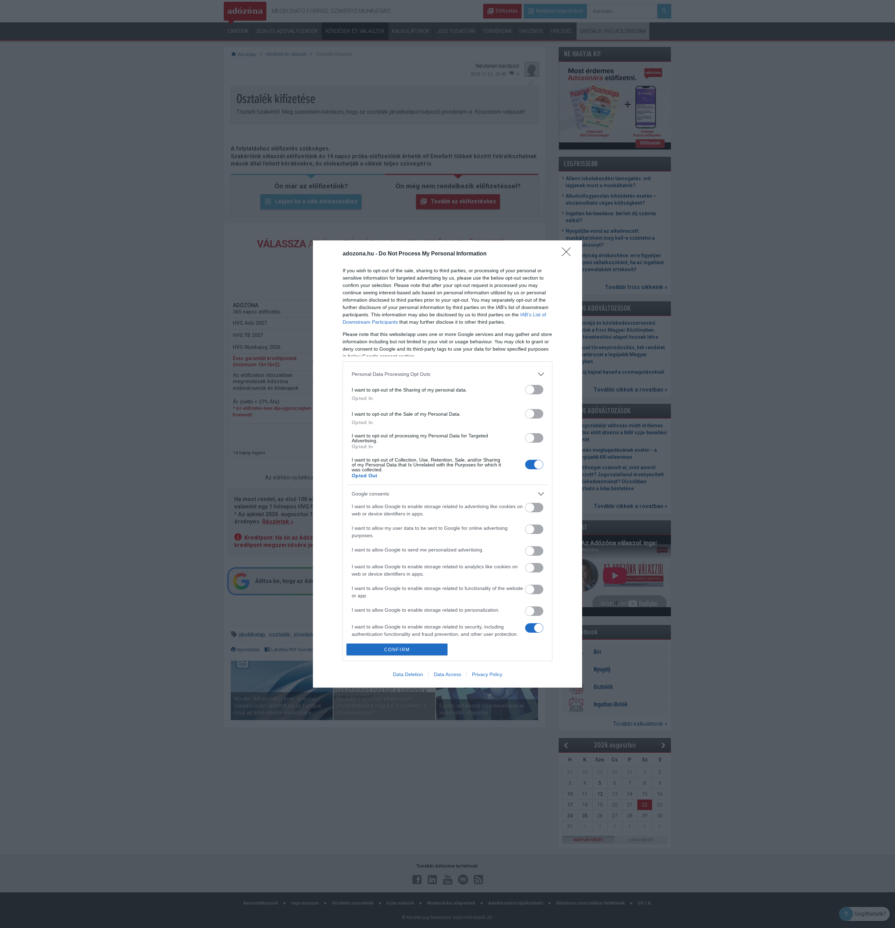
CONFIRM (397, 649)
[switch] (534, 389)
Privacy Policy (487, 674)
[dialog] (447, 464)
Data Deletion (408, 674)
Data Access (447, 674)
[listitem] (447, 374)
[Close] (568, 254)
